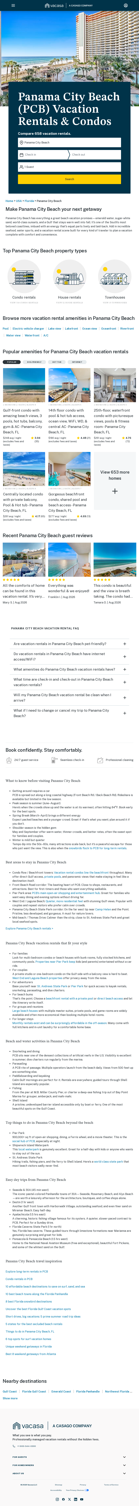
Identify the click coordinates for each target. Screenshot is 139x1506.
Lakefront (71, 328)
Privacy (83, 1485)
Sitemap (58, 1485)
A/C (45, 335)
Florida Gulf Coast (34, 1391)
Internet (77, 362)
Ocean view (89, 328)
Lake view (54, 328)
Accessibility (56, 1490)
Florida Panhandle (88, 1391)
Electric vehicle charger (28, 328)
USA (19, 201)
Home (9, 201)
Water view (13, 335)
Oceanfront (108, 328)
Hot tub (56, 362)
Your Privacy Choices (75, 1490)
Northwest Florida (117, 1391)
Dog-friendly (34, 362)
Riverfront (127, 328)
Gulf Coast (10, 1391)
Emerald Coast (61, 1391)
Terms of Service (111, 1485)
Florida (29, 201)
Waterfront (32, 335)
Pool (6, 328)
